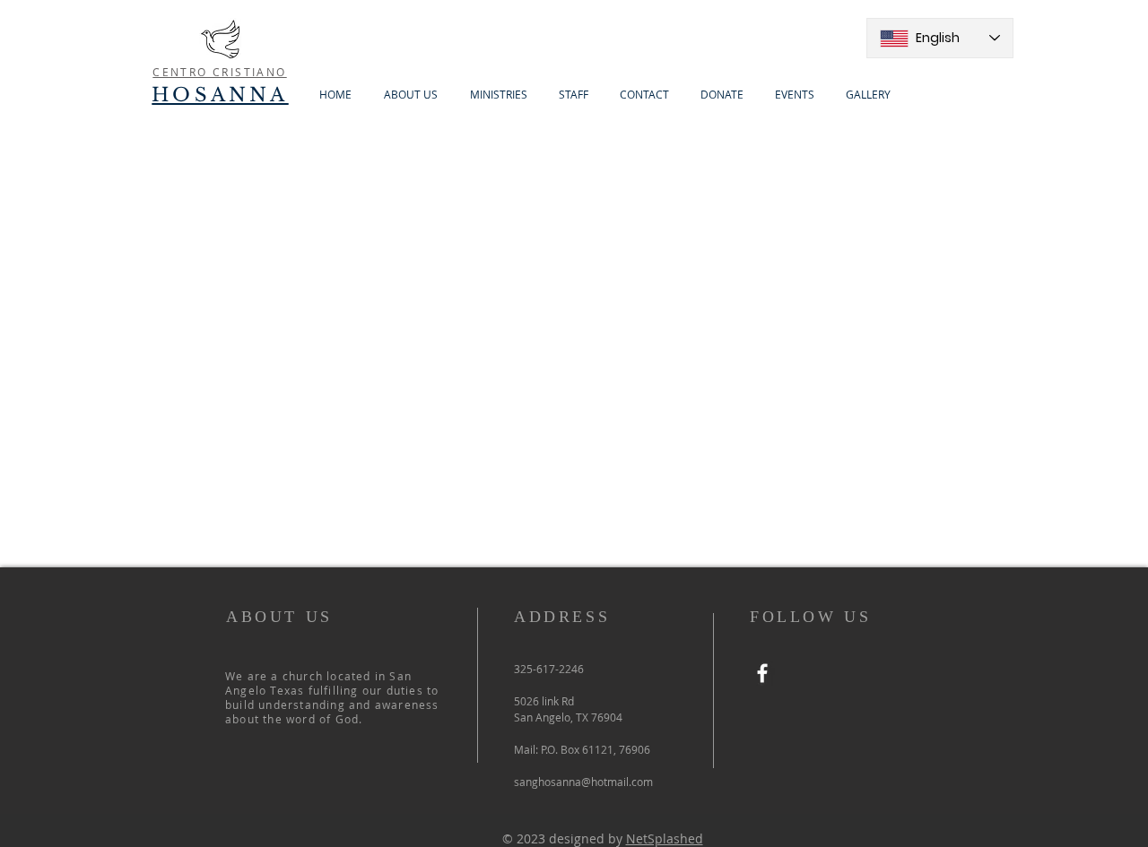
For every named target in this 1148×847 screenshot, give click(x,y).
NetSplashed (664, 838)
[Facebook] (762, 673)
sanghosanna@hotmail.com (583, 781)
